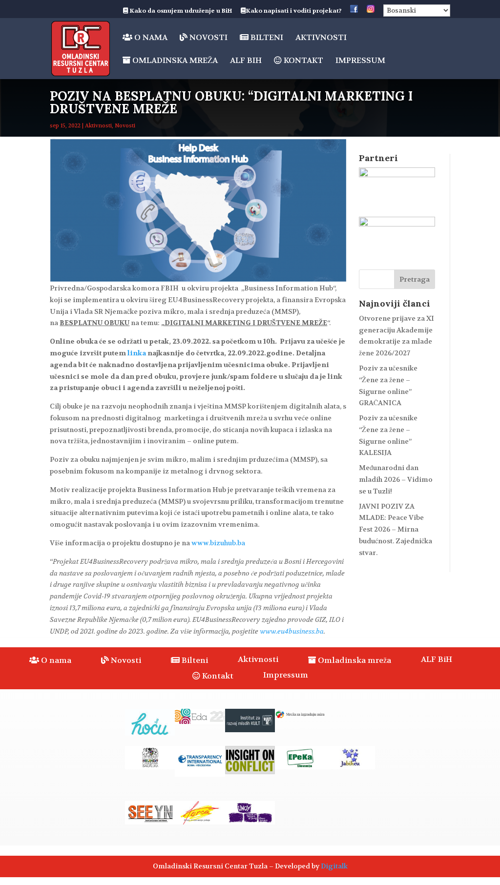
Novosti (208, 37)
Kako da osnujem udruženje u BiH (180, 11)
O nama (149, 37)
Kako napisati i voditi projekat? (293, 11)
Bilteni (266, 37)
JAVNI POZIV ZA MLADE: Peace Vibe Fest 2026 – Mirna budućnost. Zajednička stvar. (395, 529)
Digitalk (334, 866)
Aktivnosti (321, 38)
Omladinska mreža (174, 60)
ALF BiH (246, 61)
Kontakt (302, 60)
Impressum (360, 61)
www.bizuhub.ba (218, 542)
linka (136, 353)
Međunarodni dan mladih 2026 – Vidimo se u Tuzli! (396, 479)
